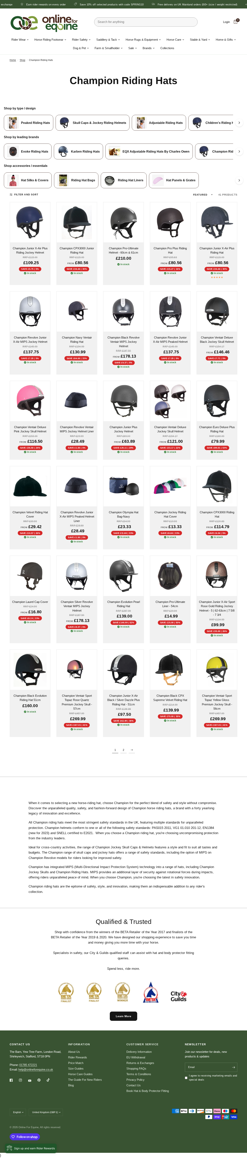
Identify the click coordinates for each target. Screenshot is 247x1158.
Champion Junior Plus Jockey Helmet (123, 429)
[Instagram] (23, 1080)
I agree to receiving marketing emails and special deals (213, 1077)
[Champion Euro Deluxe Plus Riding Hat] (217, 401)
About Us (74, 1051)
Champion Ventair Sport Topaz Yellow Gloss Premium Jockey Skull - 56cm (217, 702)
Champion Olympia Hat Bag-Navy (123, 514)
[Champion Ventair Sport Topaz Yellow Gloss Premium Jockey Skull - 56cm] (217, 670)
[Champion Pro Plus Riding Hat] (170, 222)
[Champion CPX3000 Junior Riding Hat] (77, 222)
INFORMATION (79, 1044)
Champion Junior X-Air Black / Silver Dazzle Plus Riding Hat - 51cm (123, 700)
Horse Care (174, 39)
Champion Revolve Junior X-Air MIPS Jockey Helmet (30, 340)
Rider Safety (80, 39)
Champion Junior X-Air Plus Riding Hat (217, 250)
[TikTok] (51, 1080)
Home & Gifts (224, 39)
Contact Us (133, 1085)
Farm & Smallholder (107, 48)
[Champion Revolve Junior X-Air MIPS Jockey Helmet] (30, 312)
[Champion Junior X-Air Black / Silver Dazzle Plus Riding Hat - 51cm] (123, 670)
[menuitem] (19, 39)
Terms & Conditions (138, 1074)
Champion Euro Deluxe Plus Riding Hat (217, 429)
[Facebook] (14, 1080)
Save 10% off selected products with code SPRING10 (83, 4)
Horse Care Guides (80, 1074)
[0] (234, 21)
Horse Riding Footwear (48, 39)
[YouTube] (32, 1080)
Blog (71, 1085)
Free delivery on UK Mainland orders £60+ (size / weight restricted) (169, 4)
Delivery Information (139, 1051)
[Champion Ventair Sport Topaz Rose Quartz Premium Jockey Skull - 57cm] (77, 670)
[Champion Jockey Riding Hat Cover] (170, 486)
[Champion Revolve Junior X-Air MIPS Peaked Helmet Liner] (77, 486)
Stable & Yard (198, 39)
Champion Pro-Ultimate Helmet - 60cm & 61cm (123, 250)
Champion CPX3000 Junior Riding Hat (77, 250)
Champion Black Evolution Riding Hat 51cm (30, 698)
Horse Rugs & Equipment (142, 39)
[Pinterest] (41, 1080)
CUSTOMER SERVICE (142, 1044)
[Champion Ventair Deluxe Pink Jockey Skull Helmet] (30, 401)
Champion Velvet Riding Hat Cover (30, 514)
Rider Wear (18, 39)
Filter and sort (26, 194)
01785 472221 (28, 1064)
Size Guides (76, 1068)
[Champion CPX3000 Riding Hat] (217, 486)
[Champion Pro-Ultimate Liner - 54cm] (170, 576)
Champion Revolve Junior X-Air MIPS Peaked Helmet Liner (77, 517)
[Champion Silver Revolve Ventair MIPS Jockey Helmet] (77, 576)
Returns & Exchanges (140, 1063)
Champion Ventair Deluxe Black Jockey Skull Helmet (217, 340)
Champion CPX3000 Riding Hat (217, 514)
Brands (147, 48)
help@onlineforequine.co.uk (35, 1069)
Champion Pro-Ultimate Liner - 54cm (170, 604)
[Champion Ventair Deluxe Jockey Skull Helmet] (170, 401)
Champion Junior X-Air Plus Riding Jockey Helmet (30, 250)
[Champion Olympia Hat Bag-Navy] (123, 486)
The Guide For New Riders (85, 1079)
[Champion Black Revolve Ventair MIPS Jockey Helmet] (123, 312)
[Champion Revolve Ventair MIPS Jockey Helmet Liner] (77, 401)
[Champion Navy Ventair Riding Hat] (77, 312)
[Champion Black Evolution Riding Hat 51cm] (30, 670)
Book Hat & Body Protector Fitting (147, 1090)
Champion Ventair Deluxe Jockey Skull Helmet (170, 429)
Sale (131, 48)
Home (13, 60)
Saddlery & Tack (106, 39)
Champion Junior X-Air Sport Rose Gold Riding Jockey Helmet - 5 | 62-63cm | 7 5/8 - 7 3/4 (217, 608)
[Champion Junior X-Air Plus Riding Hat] (217, 222)
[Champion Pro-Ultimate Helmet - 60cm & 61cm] (123, 222)
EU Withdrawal (135, 1057)
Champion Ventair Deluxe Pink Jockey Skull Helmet (30, 429)
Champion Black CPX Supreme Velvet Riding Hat (170, 698)
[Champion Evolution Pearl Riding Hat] (123, 576)
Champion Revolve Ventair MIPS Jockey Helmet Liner (77, 429)
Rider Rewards (77, 1057)
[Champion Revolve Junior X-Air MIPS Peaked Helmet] (170, 312)
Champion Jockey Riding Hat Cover (170, 514)
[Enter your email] (233, 1067)
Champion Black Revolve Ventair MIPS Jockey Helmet (123, 342)
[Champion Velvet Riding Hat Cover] (30, 486)
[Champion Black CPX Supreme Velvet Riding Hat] (170, 670)
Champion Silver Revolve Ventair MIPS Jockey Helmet (77, 606)
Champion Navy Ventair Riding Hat (77, 340)
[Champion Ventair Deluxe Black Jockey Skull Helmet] (217, 312)
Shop (22, 60)
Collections (167, 48)
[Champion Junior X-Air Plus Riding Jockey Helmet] (30, 222)
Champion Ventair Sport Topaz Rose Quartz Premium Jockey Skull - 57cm (77, 702)
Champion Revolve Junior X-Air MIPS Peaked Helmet (170, 340)
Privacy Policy (135, 1079)
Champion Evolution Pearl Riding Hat (123, 604)
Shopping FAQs (136, 1068)
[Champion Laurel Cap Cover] (30, 576)
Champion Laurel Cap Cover (30, 601)
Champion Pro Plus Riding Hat (170, 250)
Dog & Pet (79, 48)
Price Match (75, 1063)
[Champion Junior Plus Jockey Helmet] (123, 401)
